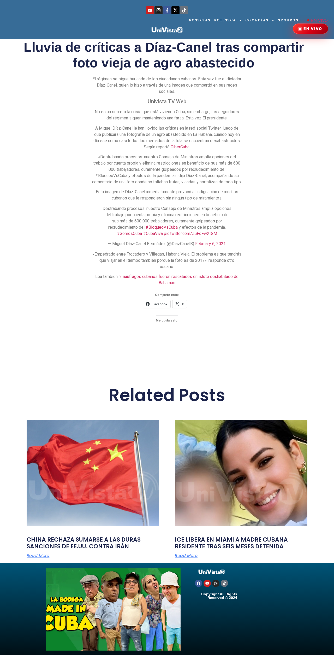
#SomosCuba (129, 233)
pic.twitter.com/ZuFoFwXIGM (190, 233)
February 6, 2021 (210, 243)
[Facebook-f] (167, 10)
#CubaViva (153, 233)
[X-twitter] (175, 10)
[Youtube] (150, 10)
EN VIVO (319, 20)
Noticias (200, 20)
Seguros (288, 20)
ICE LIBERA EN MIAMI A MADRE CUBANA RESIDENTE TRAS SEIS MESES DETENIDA (231, 543)
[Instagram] (158, 10)
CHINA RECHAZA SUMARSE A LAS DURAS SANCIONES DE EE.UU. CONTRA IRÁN (84, 543)
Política (225, 20)
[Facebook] (198, 583)
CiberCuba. (180, 146)
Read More (38, 556)
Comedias (257, 20)
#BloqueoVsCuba (162, 227)
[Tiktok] (184, 10)
